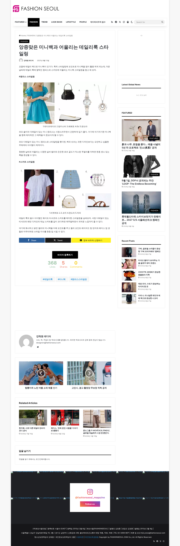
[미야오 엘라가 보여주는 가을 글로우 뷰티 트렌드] (129, 264)
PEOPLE (83, 22)
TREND (44, 22)
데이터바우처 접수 (98, 22)
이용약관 (79, 537)
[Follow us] (90, 493)
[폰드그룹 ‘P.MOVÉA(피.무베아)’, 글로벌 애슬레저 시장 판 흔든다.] (97, 419)
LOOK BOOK (56, 22)
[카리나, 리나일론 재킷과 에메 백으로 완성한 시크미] (129, 299)
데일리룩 (48, 279)
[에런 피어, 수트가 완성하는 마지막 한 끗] (129, 287)
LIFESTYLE (71, 22)
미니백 (62, 279)
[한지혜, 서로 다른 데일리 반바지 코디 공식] (33, 417)
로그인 (38, 459)
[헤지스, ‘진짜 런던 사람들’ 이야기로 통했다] (65, 417)
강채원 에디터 (29, 60)
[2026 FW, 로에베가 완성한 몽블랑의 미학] (129, 276)
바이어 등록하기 (65, 254)
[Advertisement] (114, 8)
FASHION (34, 22)
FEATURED (20, 22)
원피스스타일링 (79, 279)
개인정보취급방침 (92, 537)
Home (23, 35)
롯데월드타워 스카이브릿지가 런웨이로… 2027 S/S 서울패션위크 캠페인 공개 (141, 220)
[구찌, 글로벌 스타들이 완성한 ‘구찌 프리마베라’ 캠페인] (129, 252)
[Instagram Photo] (24, 484)
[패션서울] (36, 8)
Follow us (90, 504)
